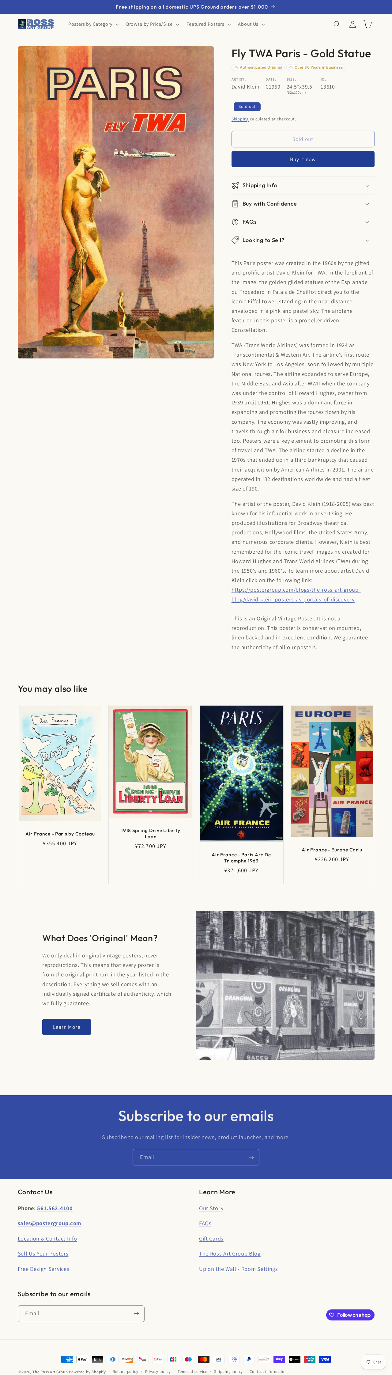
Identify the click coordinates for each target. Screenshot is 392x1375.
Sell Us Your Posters (43, 1253)
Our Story (211, 1208)
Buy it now (303, 159)
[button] (93, 24)
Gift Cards (211, 1238)
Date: (271, 79)
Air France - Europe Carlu (332, 850)
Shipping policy (228, 1371)
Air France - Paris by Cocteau (60, 834)
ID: (323, 79)
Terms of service (192, 1371)
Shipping (240, 119)
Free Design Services (44, 1268)
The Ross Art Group (50, 1371)
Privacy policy (158, 1371)
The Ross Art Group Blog (230, 1253)
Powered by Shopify (87, 1371)
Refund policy (125, 1371)
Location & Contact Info (47, 1238)
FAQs (205, 1223)
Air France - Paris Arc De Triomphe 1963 (241, 857)
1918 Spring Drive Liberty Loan (150, 833)
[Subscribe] (251, 1157)
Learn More (67, 1026)
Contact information (268, 1371)
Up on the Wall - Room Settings (238, 1268)
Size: (291, 79)
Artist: (239, 79)
